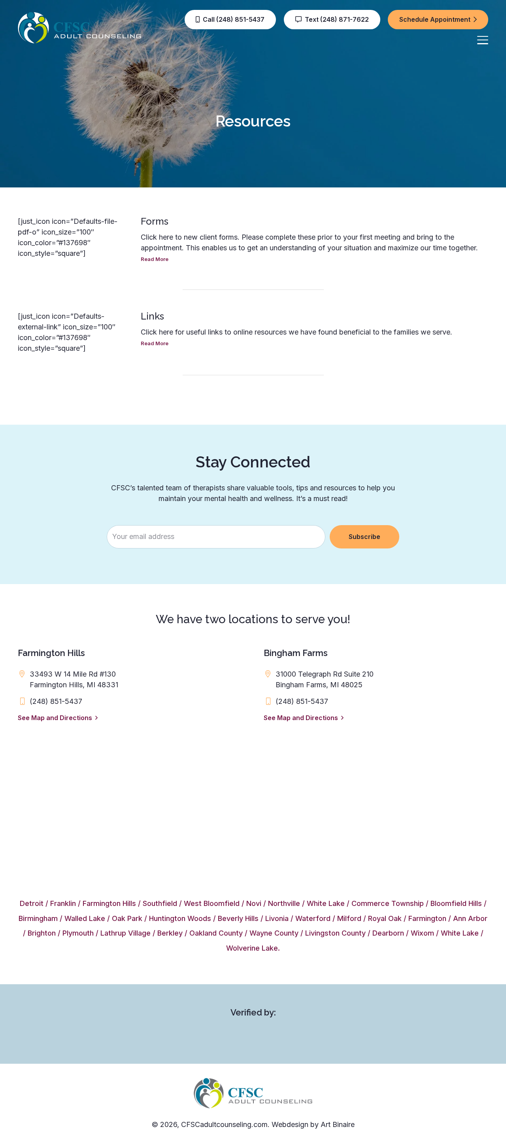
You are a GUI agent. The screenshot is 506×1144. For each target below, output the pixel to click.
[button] (483, 39)
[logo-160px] (79, 27)
